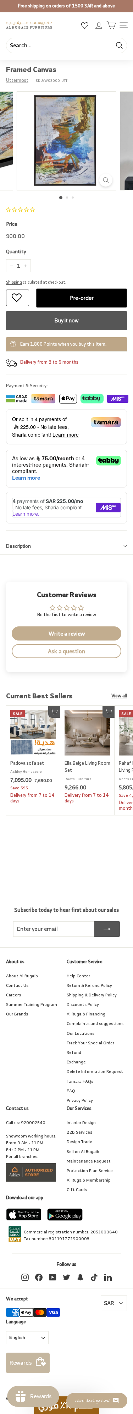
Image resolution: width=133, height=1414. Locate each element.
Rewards (21, 1362)
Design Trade (79, 1141)
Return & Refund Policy (89, 985)
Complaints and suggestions (95, 1023)
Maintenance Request (89, 1161)
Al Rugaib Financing (86, 1014)
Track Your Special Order (90, 1042)
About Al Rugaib (22, 975)
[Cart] (111, 25)
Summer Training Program (31, 1004)
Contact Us (17, 985)
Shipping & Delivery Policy (92, 995)
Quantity (16, 251)
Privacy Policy (80, 1100)
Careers (13, 995)
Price (11, 224)
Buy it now (67, 320)
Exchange (76, 1062)
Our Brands (17, 1014)
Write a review (67, 633)
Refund (74, 1052)
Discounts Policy (83, 1004)
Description (18, 546)
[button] (20, 210)
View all (119, 696)
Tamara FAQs (80, 1081)
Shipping (14, 282)
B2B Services (79, 1132)
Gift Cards (77, 1189)
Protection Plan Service (90, 1170)
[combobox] (66, 45)
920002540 (33, 1122)
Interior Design (81, 1122)
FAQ (71, 1090)
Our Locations (80, 1033)
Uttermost (17, 80)
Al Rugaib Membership (89, 1180)
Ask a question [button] (66, 651)
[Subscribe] (107, 929)
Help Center (78, 975)
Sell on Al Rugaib (83, 1151)
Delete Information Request (95, 1071)
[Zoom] (105, 180)
